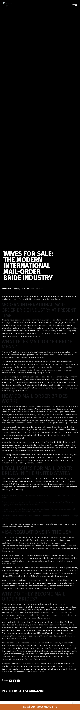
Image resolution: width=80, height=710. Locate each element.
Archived (6, 289)
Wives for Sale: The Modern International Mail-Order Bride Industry (28, 266)
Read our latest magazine (40, 706)
